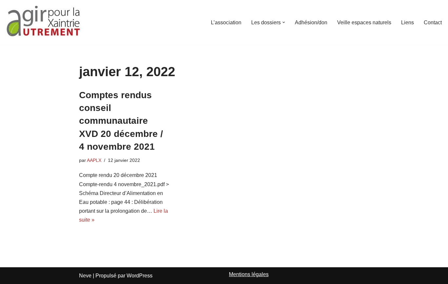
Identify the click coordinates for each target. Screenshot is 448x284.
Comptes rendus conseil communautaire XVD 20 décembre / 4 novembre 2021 (121, 121)
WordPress (140, 275)
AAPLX (94, 160)
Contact (433, 22)
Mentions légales (249, 274)
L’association (226, 22)
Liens (407, 22)
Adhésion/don (311, 22)
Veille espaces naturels (364, 22)
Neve (85, 275)
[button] (283, 22)
